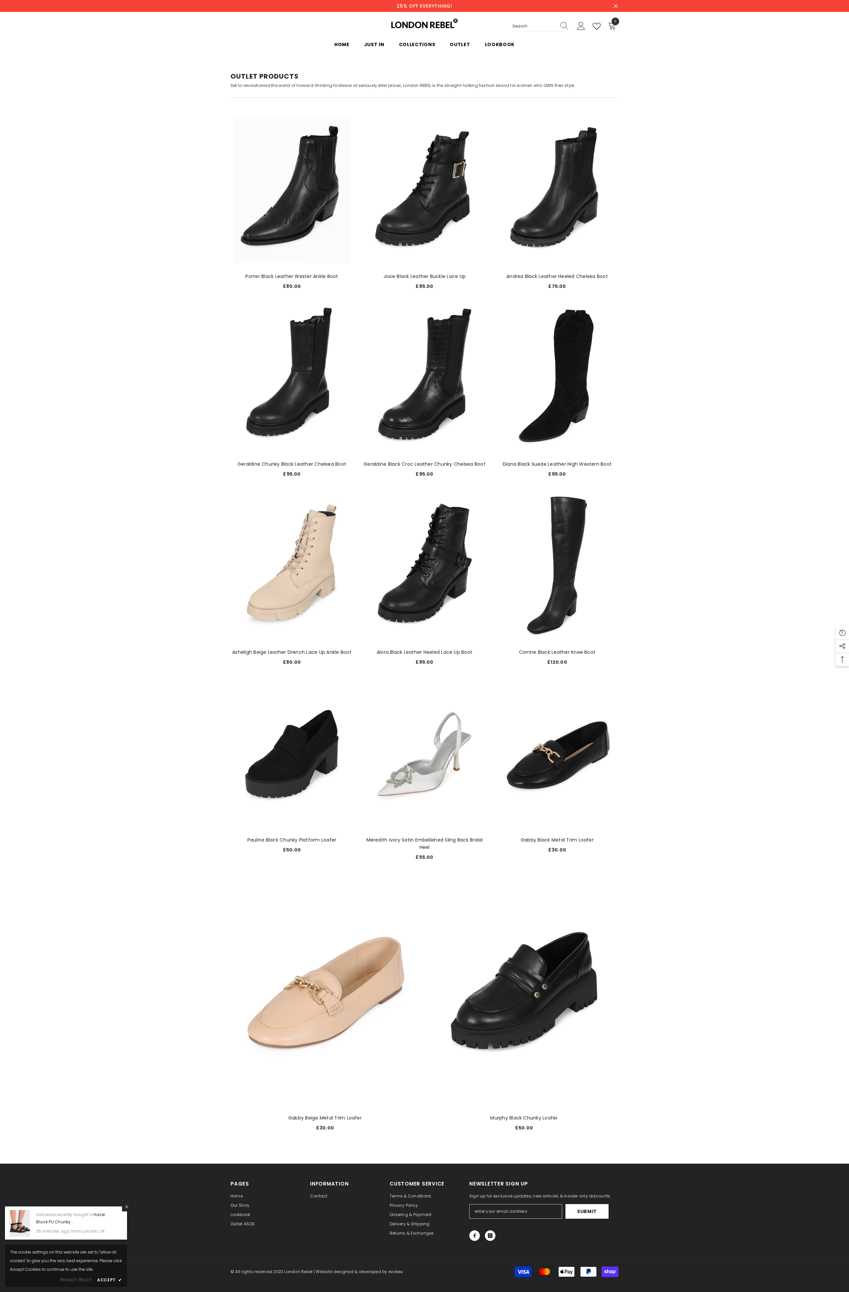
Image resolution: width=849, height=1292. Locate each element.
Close (616, 6)
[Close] (126, 1206)
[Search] (540, 26)
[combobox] (534, 26)
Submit (587, 1211)
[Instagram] (490, 1235)
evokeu (395, 1271)
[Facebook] (474, 1235)
